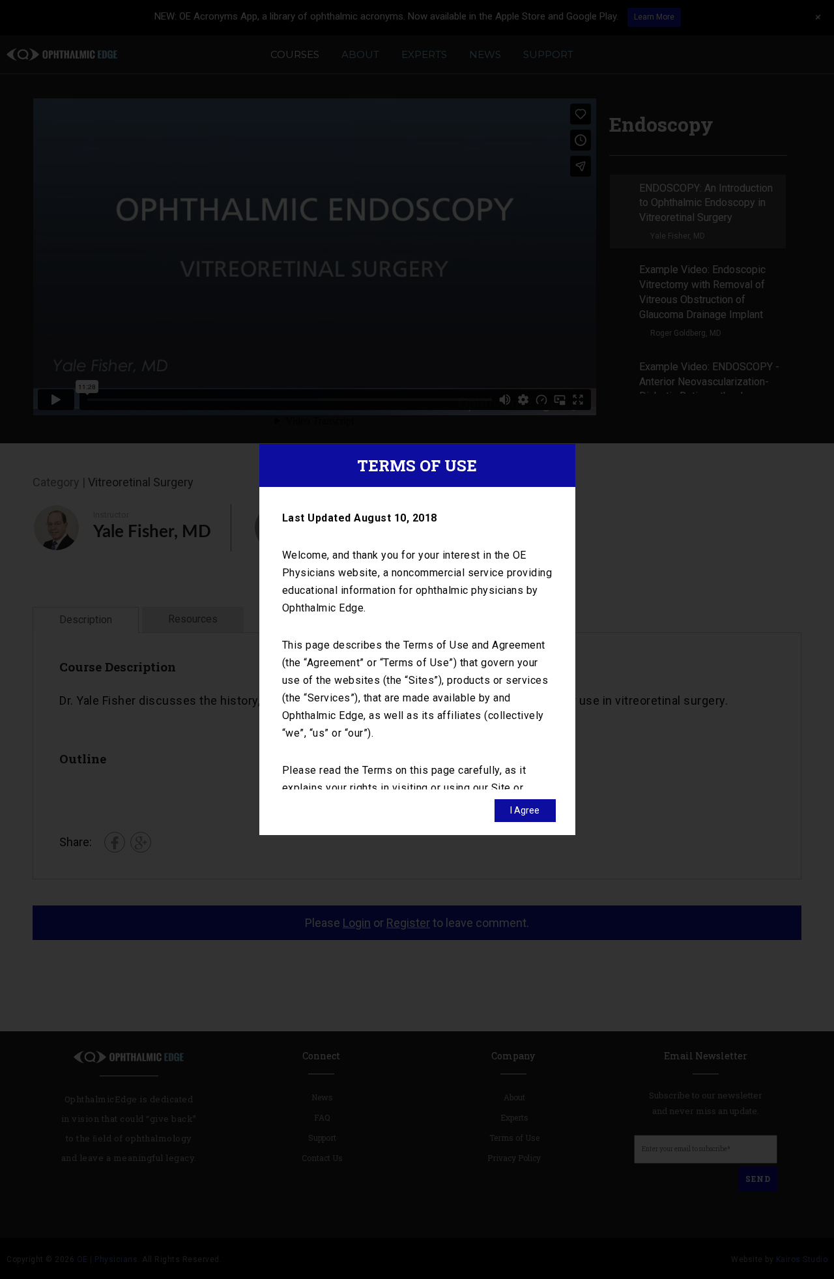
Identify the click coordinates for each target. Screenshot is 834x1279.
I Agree (524, 810)
